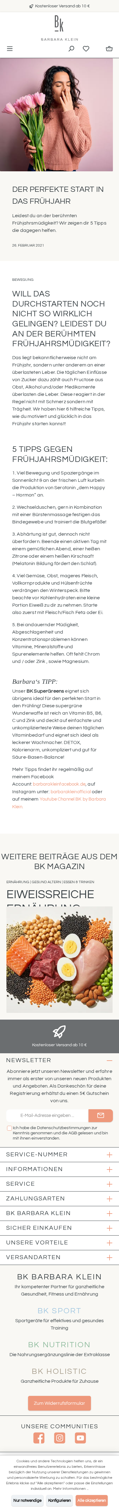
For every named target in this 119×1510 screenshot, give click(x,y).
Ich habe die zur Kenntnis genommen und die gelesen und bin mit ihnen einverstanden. (60, 1133)
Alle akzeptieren (92, 1500)
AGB (72, 1133)
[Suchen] (71, 49)
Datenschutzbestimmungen (64, 1128)
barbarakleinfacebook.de (59, 784)
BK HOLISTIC (59, 1371)
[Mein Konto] (97, 47)
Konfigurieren (59, 1500)
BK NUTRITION (59, 1345)
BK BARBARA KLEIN (59, 1277)
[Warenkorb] (109, 49)
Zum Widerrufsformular (59, 1403)
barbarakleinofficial (71, 792)
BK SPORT (60, 1311)
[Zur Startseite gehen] (59, 28)
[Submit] (100, 1115)
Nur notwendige (27, 1500)
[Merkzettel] (86, 49)
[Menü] (9, 49)
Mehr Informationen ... (70, 1489)
